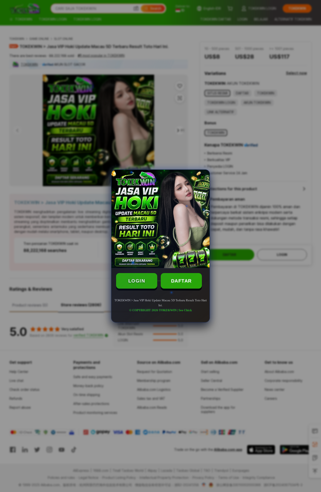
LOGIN (136, 280)
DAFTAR (181, 280)
